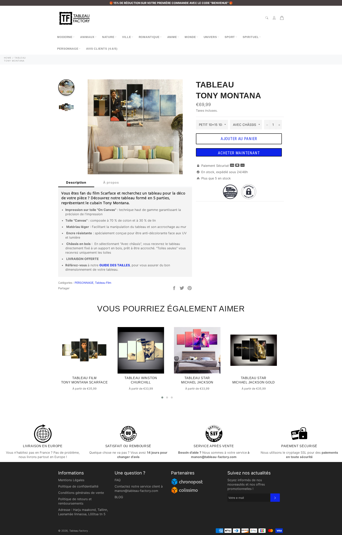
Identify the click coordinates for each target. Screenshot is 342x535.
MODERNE (64, 37)
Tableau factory (79, 530)
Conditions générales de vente (81, 493)
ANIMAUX (87, 37)
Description (76, 182)
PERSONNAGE (67, 48)
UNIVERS (210, 37)
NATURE (108, 37)
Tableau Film (103, 282)
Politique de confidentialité (78, 486)
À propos (111, 182)
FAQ (118, 480)
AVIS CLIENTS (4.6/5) (102, 48)
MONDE (190, 37)
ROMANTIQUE (149, 37)
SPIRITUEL (251, 37)
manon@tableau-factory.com (136, 491)
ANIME (172, 37)
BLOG (119, 497)
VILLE (126, 37)
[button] (162, 397)
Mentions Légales (71, 480)
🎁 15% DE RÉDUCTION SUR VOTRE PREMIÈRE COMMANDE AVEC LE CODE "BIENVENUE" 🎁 (171, 3)
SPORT (230, 37)
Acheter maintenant (239, 153)
